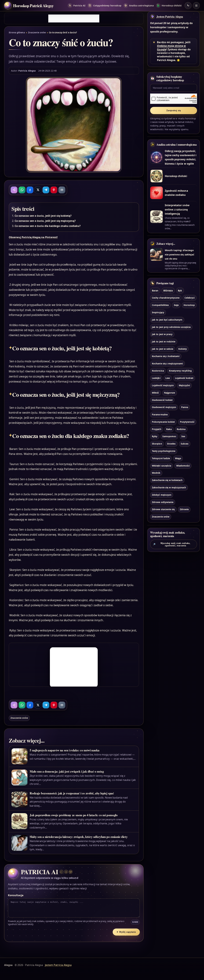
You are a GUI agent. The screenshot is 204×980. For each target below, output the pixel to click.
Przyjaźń (156, 429)
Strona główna (17, 32)
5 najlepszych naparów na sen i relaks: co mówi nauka (64, 750)
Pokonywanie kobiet (163, 421)
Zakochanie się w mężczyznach (169, 487)
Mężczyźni (184, 385)
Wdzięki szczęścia (161, 465)
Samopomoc (169, 436)
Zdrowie (184, 509)
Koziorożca (158, 370)
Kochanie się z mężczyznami (167, 363)
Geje (176, 305)
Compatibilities (160, 305)
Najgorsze (169, 392)
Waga (178, 458)
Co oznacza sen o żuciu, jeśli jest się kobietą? (43, 215)
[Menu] (196, 5)
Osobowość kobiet (162, 399)
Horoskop (189, 305)
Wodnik (156, 472)
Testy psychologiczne (163, 450)
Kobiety (182, 348)
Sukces (184, 443)
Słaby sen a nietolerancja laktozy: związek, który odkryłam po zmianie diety (78, 836)
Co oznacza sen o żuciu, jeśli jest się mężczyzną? (45, 221)
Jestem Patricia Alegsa (169, 16)
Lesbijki (156, 378)
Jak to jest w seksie (162, 348)
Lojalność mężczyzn (163, 385)
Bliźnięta (168, 290)
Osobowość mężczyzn (164, 407)
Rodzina (181, 429)
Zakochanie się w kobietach (167, 480)
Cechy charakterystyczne (165, 297)
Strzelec (171, 443)
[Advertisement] (73, 18)
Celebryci (190, 297)
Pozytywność (187, 421)
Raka (169, 429)
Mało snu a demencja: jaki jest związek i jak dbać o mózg (67, 771)
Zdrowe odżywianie (162, 502)
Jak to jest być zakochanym (167, 319)
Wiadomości (183, 465)
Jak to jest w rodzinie (163, 341)
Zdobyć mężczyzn (161, 494)
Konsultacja (15, 895)
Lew (167, 378)
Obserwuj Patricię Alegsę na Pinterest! (33, 237)
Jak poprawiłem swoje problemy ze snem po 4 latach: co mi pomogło (73, 815)
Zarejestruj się (173, 110)
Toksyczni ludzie (161, 458)
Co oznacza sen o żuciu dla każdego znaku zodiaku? (48, 226)
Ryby (154, 436)
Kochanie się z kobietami (165, 356)
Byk (180, 290)
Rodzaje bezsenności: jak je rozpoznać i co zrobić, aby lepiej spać (72, 793)
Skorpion (157, 443)
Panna (184, 407)
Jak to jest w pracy (162, 334)
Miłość (155, 392)
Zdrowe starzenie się (163, 509)
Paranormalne (160, 414)
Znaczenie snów (37, 32)
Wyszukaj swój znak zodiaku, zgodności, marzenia (171, 544)
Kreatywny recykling (180, 370)
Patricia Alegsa (27, 70)
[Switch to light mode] (188, 5)
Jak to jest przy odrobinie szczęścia (171, 327)
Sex (183, 436)
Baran (155, 290)
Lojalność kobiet (184, 378)
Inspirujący (158, 312)
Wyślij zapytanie (126, 932)
